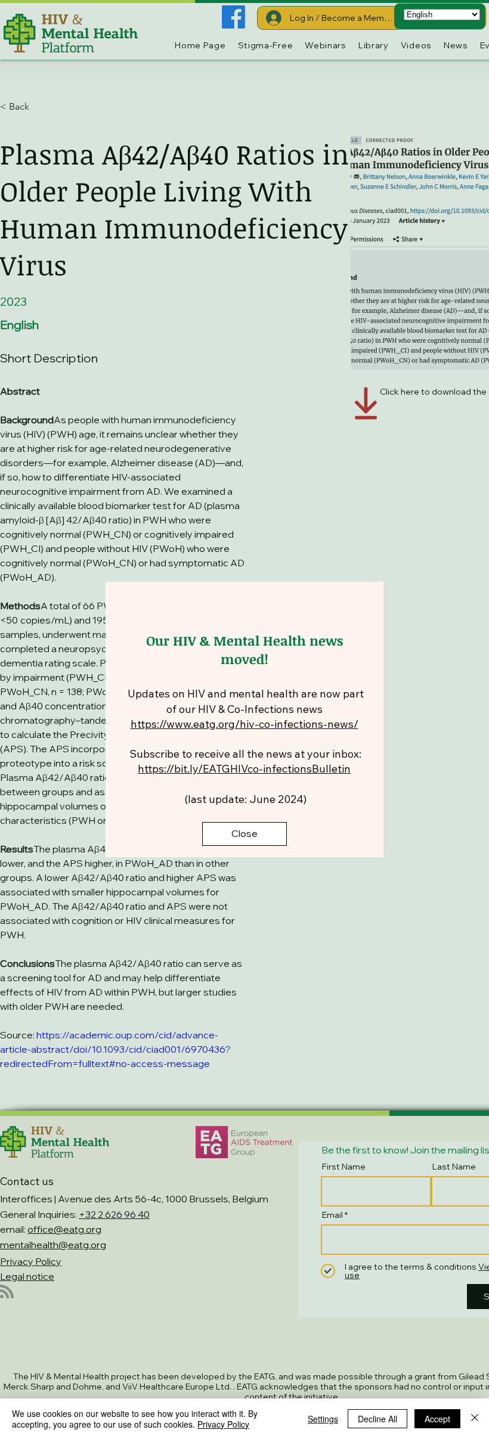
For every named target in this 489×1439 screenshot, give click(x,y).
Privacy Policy (223, 1424)
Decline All (377, 1419)
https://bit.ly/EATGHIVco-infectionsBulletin (244, 769)
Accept (437, 1419)
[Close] (475, 1418)
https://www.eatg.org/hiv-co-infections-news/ (244, 724)
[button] (374, 589)
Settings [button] (323, 1419)
